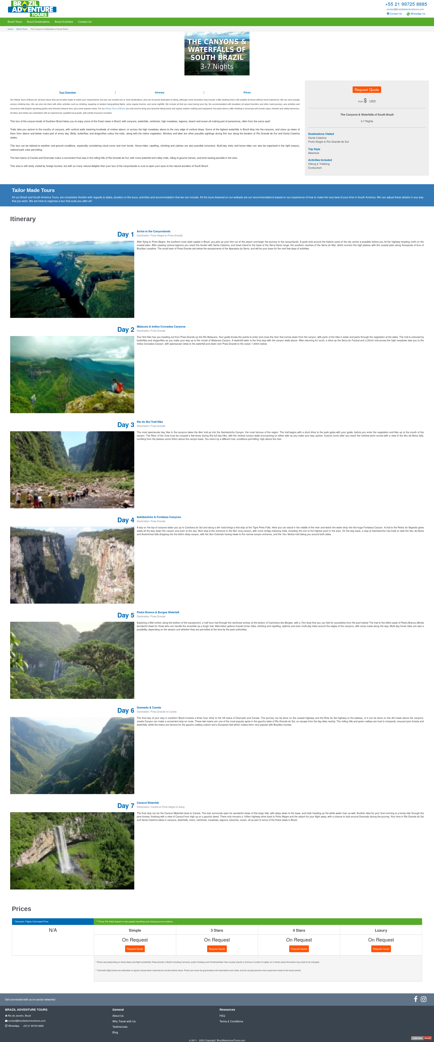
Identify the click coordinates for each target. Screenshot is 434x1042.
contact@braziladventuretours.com (405, 9)
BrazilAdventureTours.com (231, 1040)
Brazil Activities (64, 21)
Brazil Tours (15, 21)
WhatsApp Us (417, 13)
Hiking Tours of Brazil (115, 108)
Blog (115, 1032)
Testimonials (119, 1027)
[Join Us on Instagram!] (425, 1000)
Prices (247, 92)
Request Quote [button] (367, 89)
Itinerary (159, 92)
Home (10, 28)
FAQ (222, 1016)
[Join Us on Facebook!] (417, 1000)
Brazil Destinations (38, 21)
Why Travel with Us (124, 1021)
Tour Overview (67, 92)
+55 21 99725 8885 (33, 1025)
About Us (118, 1016)
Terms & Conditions (231, 1021)
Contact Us (395, 13)
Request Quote (135, 948)
